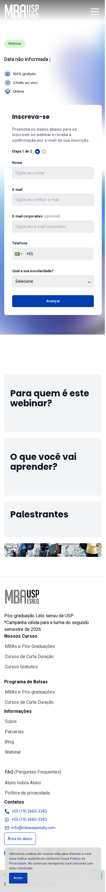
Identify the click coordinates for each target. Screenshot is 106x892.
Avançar (53, 301)
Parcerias (14, 731)
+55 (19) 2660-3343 (29, 811)
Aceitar (18, 878)
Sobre (11, 721)
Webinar (13, 752)
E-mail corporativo (36, 216)
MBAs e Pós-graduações (30, 692)
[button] (95, 11)
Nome (17, 163)
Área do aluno (20, 838)
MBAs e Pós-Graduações (30, 646)
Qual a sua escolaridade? (32, 271)
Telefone (19, 243)
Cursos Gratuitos (21, 666)
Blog (9, 742)
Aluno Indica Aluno (23, 782)
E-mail (17, 190)
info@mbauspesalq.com (33, 827)
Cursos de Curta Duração (29, 656)
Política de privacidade (27, 793)
